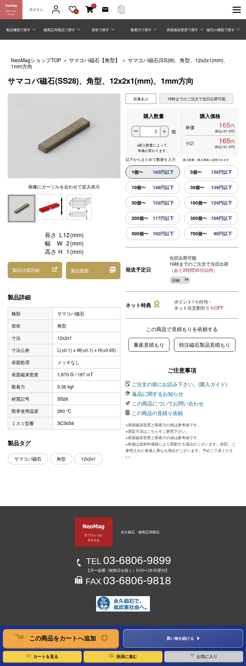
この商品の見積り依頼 (157, 413)
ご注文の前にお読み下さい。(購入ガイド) (179, 384)
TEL (128, 561)
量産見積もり (149, 344)
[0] (89, 9)
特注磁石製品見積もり (204, 344)
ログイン (36, 10)
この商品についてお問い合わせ (168, 403)
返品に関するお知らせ (157, 393)
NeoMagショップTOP (36, 60)
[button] (61, 638)
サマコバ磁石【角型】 (94, 60)
